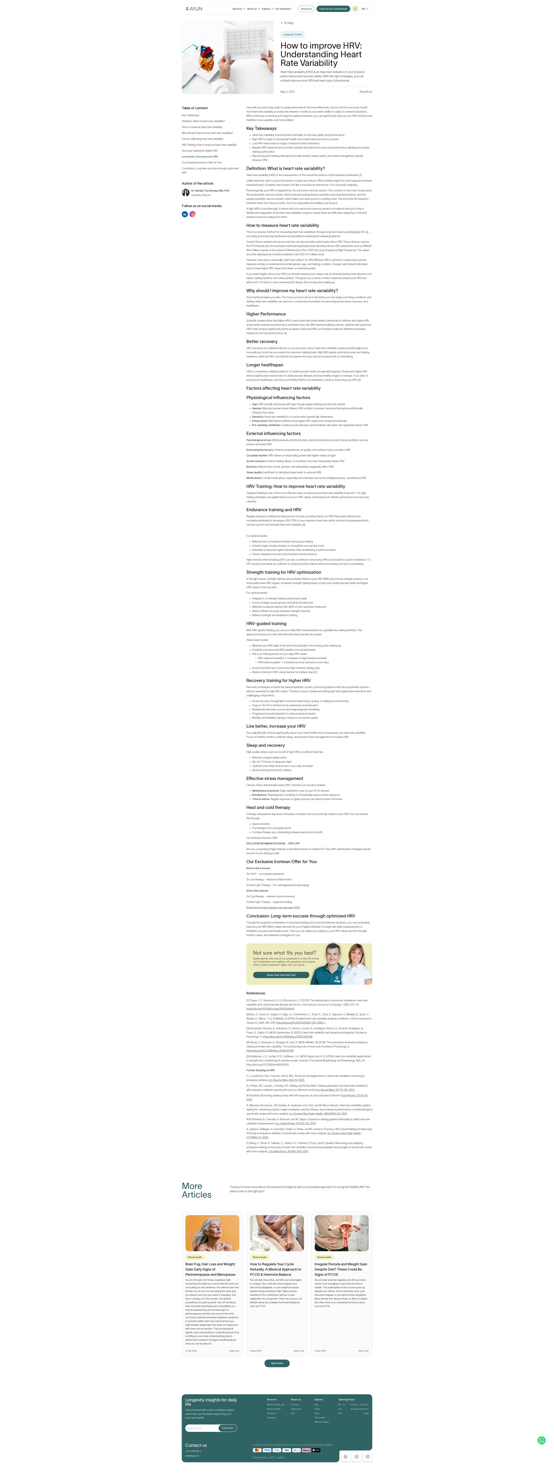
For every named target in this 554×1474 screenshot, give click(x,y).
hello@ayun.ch (192, 1456)
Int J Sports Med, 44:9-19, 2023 (286, 1080)
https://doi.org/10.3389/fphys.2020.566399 (287, 1036)
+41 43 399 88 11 (193, 1451)
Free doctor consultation (333, 8)
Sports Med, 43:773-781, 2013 (338, 1089)
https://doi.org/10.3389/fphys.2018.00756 (270, 1050)
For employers (283, 8)
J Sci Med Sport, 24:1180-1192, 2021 (288, 1151)
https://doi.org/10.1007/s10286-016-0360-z (300, 1022)
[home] (194, 9)
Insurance (306, 8)
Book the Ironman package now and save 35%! (273, 907)
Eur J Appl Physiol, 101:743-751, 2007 (295, 1123)
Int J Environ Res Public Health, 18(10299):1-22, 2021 (318, 1113)
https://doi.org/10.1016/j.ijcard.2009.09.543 (270, 1008)
